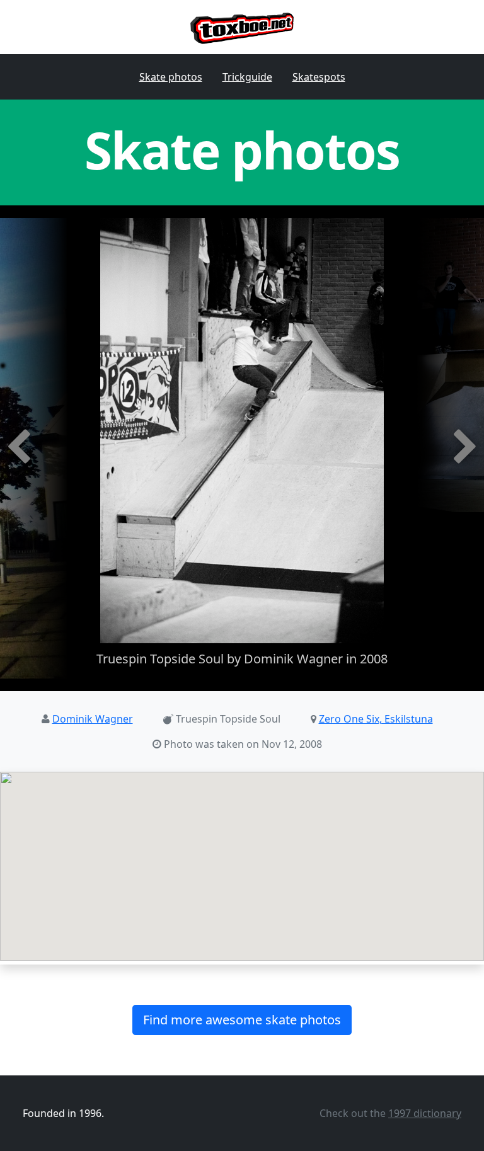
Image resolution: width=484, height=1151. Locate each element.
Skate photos (170, 77)
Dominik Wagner (92, 719)
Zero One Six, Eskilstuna (376, 719)
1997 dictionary (424, 1113)
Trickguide (247, 77)
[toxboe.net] (242, 27)
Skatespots (318, 77)
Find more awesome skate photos (242, 1019)
